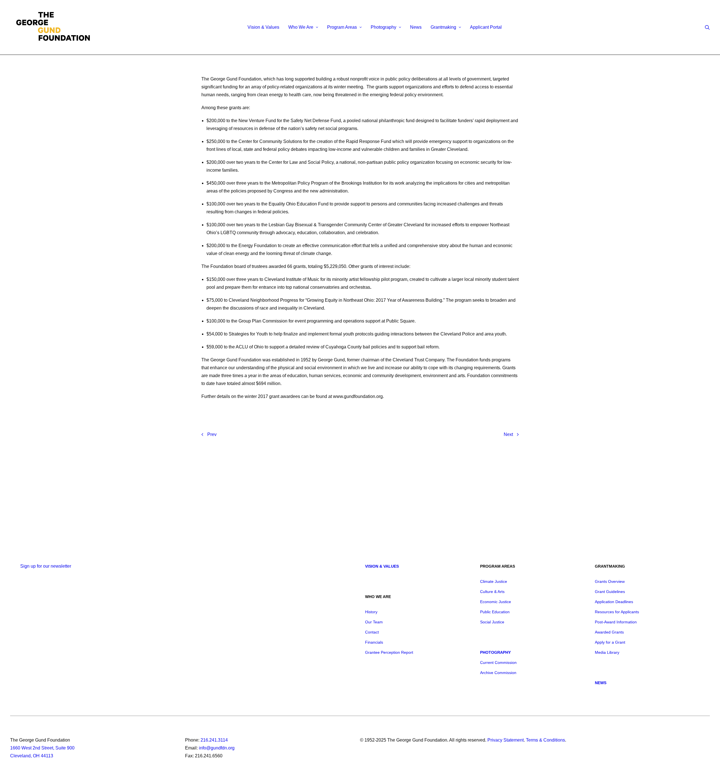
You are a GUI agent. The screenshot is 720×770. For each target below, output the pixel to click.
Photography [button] (383, 27)
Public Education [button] (495, 612)
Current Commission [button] (498, 662)
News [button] (600, 683)
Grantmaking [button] (443, 27)
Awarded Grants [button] (609, 632)
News (416, 27)
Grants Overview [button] (610, 581)
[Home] (104, 505)
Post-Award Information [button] (616, 622)
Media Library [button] (607, 652)
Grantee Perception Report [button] (389, 652)
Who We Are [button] (300, 27)
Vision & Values (263, 27)
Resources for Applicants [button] (617, 612)
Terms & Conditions (545, 740)
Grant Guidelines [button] (610, 591)
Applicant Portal (486, 27)
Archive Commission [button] (498, 672)
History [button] (371, 612)
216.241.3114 (214, 740)
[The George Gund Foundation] (53, 27)
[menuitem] (263, 27)
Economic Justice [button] (495, 601)
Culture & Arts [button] (492, 591)
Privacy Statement (505, 740)
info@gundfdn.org (217, 748)
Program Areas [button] (342, 27)
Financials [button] (374, 642)
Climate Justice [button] (493, 581)
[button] (707, 27)
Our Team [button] (374, 622)
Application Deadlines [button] (614, 601)
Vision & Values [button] (382, 566)
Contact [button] (372, 632)
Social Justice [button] (492, 622)
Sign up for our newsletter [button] (45, 566)
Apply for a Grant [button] (610, 642)
